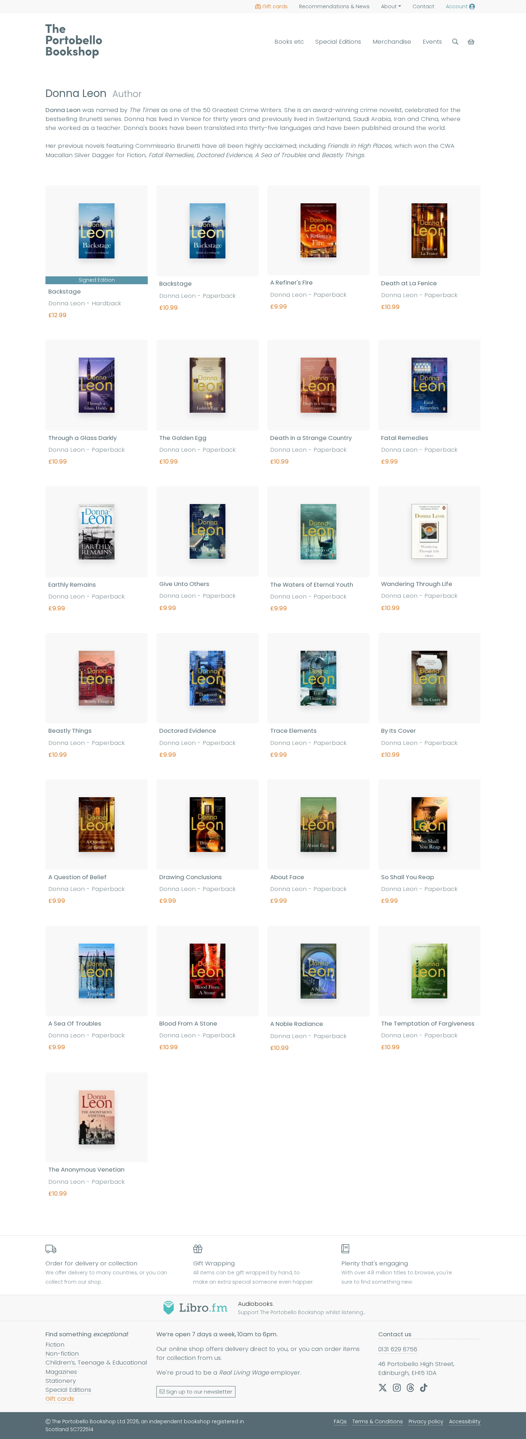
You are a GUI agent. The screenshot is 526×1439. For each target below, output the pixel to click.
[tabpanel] (263, 701)
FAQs (340, 1421)
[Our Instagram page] (397, 1388)
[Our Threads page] (410, 1388)
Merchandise (391, 41)
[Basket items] (472, 42)
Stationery (60, 1380)
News (334, 6)
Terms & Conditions (377, 1421)
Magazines (61, 1371)
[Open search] (455, 42)
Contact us (394, 1334)
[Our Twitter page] (382, 1388)
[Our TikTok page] (423, 1388)
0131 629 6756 (397, 1349)
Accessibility (465, 1421)
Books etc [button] (289, 41)
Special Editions (338, 41)
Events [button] (432, 41)
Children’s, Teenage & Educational (96, 1362)
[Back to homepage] (73, 41)
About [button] (389, 6)
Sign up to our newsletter (199, 1391)
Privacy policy (426, 1421)
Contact (423, 6)
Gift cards (275, 6)
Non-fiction (62, 1353)
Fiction (54, 1344)
